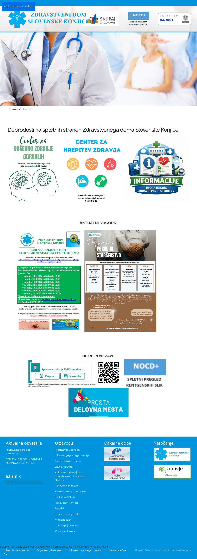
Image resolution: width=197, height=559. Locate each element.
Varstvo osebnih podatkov (70, 491)
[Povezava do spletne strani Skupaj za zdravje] (102, 18)
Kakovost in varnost (66, 502)
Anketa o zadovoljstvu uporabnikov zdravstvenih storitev (70, 476)
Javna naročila (64, 466)
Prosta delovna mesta (68, 461)
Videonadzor (63, 519)
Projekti (59, 508)
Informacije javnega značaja (72, 455)
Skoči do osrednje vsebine (18, 6)
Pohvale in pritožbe (66, 485)
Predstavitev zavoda (67, 449)
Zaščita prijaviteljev (66, 525)
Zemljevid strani (65, 531)
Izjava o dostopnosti (66, 514)
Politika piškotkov (65, 497)
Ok (5, 554)
